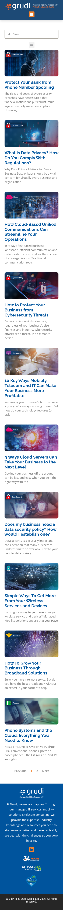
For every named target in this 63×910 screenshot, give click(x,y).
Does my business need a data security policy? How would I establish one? (30, 529)
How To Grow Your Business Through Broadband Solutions (26, 668)
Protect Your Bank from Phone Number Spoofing (29, 85)
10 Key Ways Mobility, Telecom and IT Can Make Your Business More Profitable (30, 388)
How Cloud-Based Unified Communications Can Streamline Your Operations (30, 232)
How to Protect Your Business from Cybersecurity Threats (26, 310)
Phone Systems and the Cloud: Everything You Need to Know (28, 735)
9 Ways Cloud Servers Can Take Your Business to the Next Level (31, 462)
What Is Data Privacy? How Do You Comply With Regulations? (31, 157)
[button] (31, 14)
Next (45, 771)
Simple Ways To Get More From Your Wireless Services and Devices (30, 600)
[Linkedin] (31, 849)
